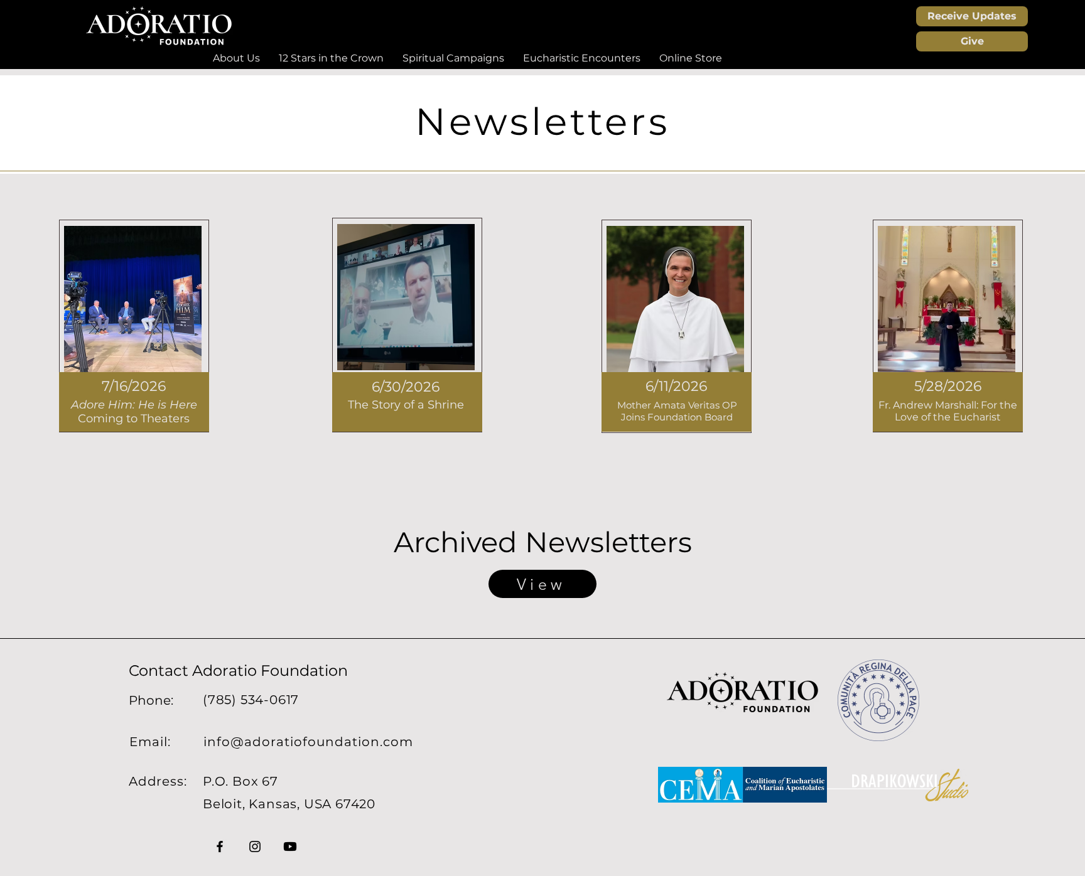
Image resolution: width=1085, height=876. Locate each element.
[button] (236, 58)
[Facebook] (219, 846)
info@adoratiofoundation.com (308, 741)
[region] (134, 326)
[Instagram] (254, 846)
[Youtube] (290, 846)
